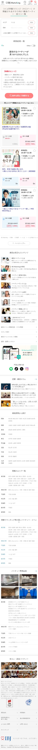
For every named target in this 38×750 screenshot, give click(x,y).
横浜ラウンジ (12, 626)
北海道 (10, 434)
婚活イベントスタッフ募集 (9, 337)
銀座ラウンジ (25, 602)
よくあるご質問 (5, 724)
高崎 (9, 512)
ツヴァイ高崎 (12, 651)
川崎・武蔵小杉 (24, 490)
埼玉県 (24, 418)
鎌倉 (33, 490)
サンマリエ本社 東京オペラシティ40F (19, 622)
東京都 (10, 418)
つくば (10, 503)
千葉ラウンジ (12, 633)
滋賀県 (23, 425)
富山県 (10, 447)
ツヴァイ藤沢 (12, 629)
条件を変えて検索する (20, 96)
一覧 (36, 379)
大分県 (23, 461)
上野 (33, 478)
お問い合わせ (24, 724)
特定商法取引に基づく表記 (5, 718)
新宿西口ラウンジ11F (14, 602)
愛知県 (10, 430)
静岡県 (15, 430)
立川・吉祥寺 (21, 481)
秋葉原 (10, 481)
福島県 (19, 438)
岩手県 (10, 438)
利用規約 (22, 712)
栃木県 (33, 418)
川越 (13, 499)
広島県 (15, 452)
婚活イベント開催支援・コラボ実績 (12, 327)
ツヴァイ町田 (12, 617)
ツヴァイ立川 (31, 615)
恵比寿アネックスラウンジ (28, 608)
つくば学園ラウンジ (14, 642)
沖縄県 (10, 463)
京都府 (15, 425)
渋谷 (35, 481)
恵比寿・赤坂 (12, 478)
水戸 (14, 503)
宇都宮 (10, 507)
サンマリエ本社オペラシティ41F (17, 615)
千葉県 (20, 418)
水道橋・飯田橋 (12, 485)
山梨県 (15, 443)
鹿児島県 (32, 461)
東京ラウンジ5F (13, 604)
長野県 (19, 443)
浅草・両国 (21, 485)
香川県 (10, 456)
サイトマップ (5, 730)
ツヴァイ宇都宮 (12, 647)
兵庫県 (19, 425)
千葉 (9, 494)
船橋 (14, 494)
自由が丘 (11, 483)
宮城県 (15, 438)
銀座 (17, 476)
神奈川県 (15, 418)
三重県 (23, 430)
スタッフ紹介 (5, 332)
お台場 (16, 483)
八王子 (20, 483)
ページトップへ (20, 243)
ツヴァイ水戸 (24, 642)
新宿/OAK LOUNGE (14, 611)
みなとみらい (15, 490)
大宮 (9, 499)
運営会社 (3, 712)
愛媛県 (15, 456)
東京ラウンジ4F (13, 606)
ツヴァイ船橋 (27, 633)
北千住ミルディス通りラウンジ (17, 613)
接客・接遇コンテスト (8, 341)
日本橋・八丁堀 (27, 483)
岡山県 (10, 452)
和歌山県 (32, 425)
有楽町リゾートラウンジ (25, 604)
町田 (26, 481)
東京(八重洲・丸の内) (25, 476)
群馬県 (10, 421)
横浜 (9, 490)
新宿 (9, 476)
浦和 (16, 499)
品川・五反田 (28, 478)
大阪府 (10, 425)
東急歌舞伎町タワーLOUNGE (16, 620)
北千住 (15, 481)
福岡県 (10, 461)
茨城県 (29, 418)
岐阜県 (19, 430)
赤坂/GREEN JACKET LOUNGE (26, 617)
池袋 (22, 478)
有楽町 (13, 476)
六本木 (18, 478)
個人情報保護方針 (25, 718)
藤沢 (30, 490)
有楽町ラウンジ (22, 606)
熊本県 (19, 461)
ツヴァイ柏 (20, 633)
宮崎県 (28, 461)
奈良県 (28, 425)
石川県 (15, 447)
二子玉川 (30, 481)
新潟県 (10, 443)
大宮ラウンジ (12, 638)
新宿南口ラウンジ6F (14, 608)
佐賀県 (15, 461)
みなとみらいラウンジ (23, 626)
